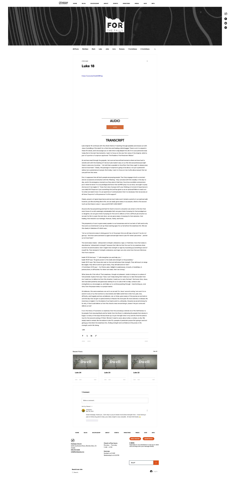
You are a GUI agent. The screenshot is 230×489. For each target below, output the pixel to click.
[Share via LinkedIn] (91, 336)
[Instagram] (225, 27)
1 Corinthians (132, 49)
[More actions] (147, 61)
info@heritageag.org (77, 452)
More (142, 49)
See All (155, 351)
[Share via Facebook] (82, 336)
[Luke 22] (144, 362)
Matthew (85, 49)
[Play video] (115, 93)
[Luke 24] (86, 362)
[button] (155, 49)
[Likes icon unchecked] (87, 420)
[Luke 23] (115, 362)
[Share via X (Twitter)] (87, 336)
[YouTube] (225, 23)
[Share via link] (96, 336)
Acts (114, 49)
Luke (100, 49)
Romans (122, 49)
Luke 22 (136, 372)
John (107, 49)
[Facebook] (225, 19)
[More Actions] (147, 410)
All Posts (76, 49)
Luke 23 (107, 372)
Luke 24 (78, 372)
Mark (93, 49)
